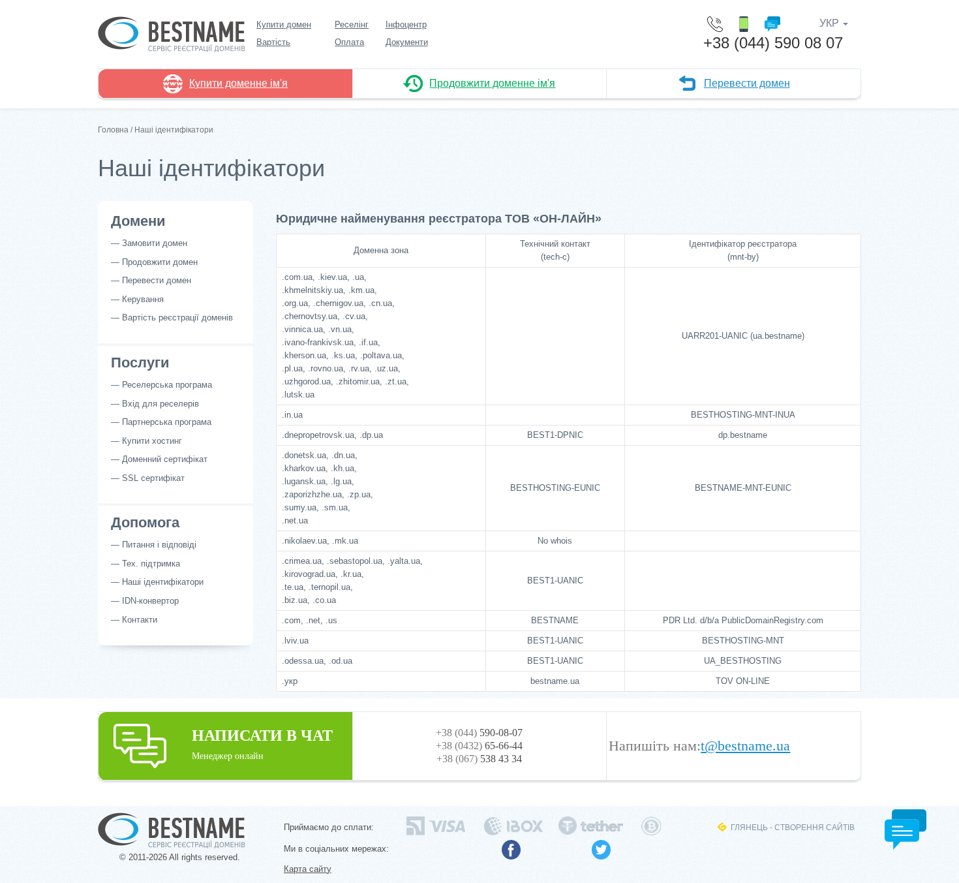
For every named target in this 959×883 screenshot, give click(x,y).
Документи (407, 42)
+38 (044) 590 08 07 (773, 43)
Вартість (273, 42)
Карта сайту (307, 869)
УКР (830, 23)
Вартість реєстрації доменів (177, 317)
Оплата (349, 42)
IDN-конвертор (150, 601)
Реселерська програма (167, 385)
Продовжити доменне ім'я (492, 83)
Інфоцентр (406, 24)
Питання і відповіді (159, 545)
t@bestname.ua (745, 745)
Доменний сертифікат (164, 459)
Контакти (139, 620)
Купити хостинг (152, 441)
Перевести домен (747, 83)
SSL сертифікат (153, 478)
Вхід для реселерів (160, 404)
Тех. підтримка (151, 563)
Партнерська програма (166, 422)
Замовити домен (154, 243)
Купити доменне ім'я (238, 83)
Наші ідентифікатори (163, 582)
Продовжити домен (160, 262)
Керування (143, 299)
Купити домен (283, 24)
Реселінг (352, 24)
